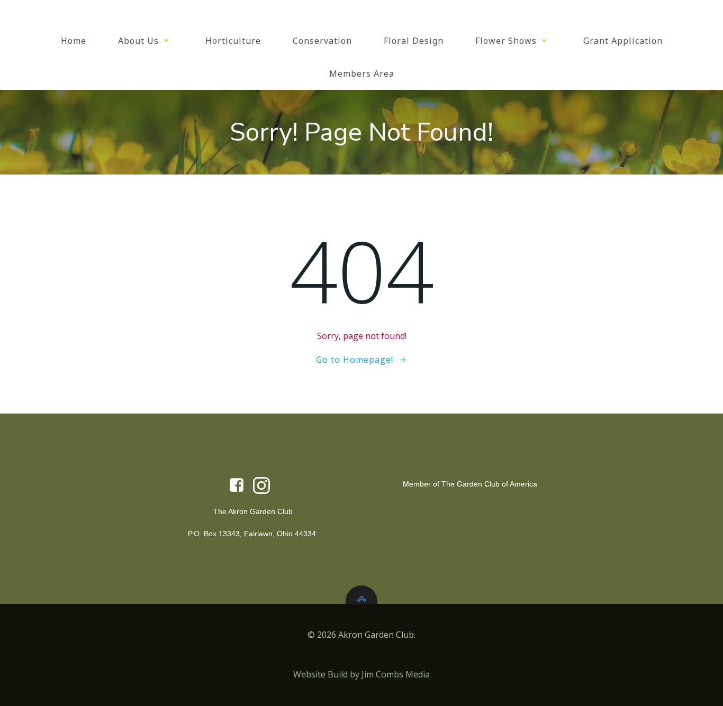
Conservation (322, 41)
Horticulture (233, 41)
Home (73, 41)
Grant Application (623, 41)
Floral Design (414, 41)
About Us (138, 41)
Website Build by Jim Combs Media (361, 674)
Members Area (361, 73)
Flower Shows (506, 41)
